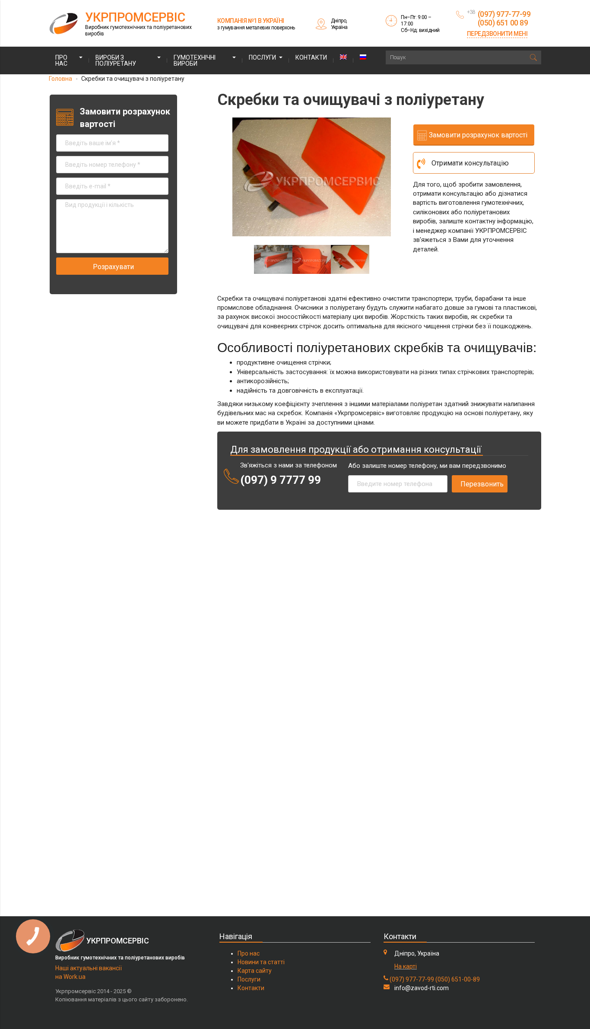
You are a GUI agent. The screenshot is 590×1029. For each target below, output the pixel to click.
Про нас (61, 60)
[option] (311, 177)
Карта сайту (255, 970)
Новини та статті (261, 962)
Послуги (262, 57)
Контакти (311, 57)
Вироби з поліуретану (115, 60)
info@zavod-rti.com (421, 988)
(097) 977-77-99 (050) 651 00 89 (504, 18)
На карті (405, 966)
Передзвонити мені (497, 33)
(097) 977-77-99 (412, 979)
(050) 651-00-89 (457, 979)
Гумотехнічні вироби (195, 60)
